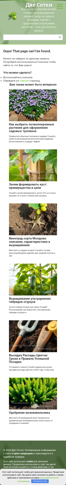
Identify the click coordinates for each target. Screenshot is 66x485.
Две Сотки (39, 4)
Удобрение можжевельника (29, 412)
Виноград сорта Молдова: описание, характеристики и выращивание (29, 242)
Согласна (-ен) (40, 481)
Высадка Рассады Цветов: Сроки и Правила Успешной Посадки (29, 358)
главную (24, 80)
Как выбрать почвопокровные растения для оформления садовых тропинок (31, 127)
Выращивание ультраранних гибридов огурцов (30, 300)
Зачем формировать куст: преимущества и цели (28, 186)
